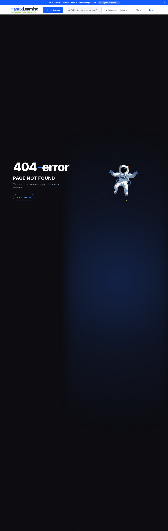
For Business (111, 10)
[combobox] (84, 10)
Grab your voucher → (108, 3)
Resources (125, 10)
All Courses (54, 10)
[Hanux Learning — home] (24, 10)
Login (151, 10)
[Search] (69, 10)
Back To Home (24, 197)
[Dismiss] (165, 2)
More (138, 10)
